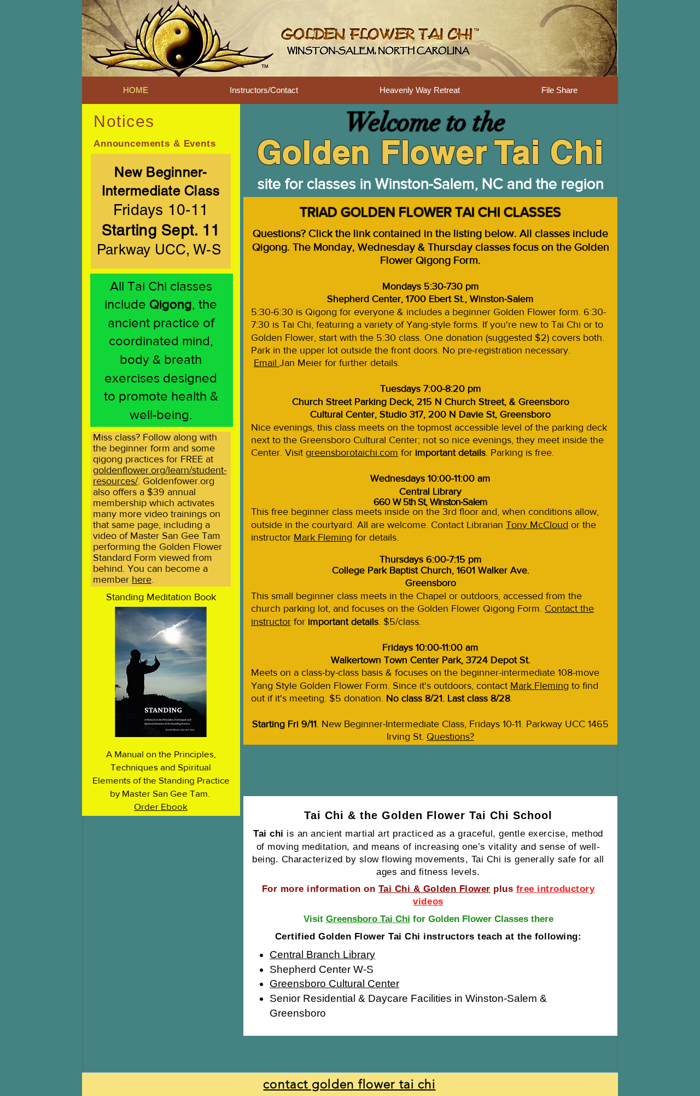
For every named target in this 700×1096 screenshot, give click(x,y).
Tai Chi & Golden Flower (434, 889)
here (141, 579)
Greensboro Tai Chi (368, 919)
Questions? (450, 736)
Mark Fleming (323, 537)
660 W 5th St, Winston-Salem (430, 501)
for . (337, 621)
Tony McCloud (537, 524)
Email (266, 362)
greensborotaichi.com (352, 452)
